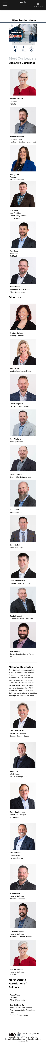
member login (38, 6)
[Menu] (5, 4)
